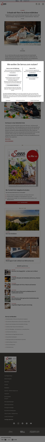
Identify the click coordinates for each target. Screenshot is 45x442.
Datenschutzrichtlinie (20, 100)
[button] (32, 75)
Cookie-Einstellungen (34, 100)
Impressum (8, 100)
